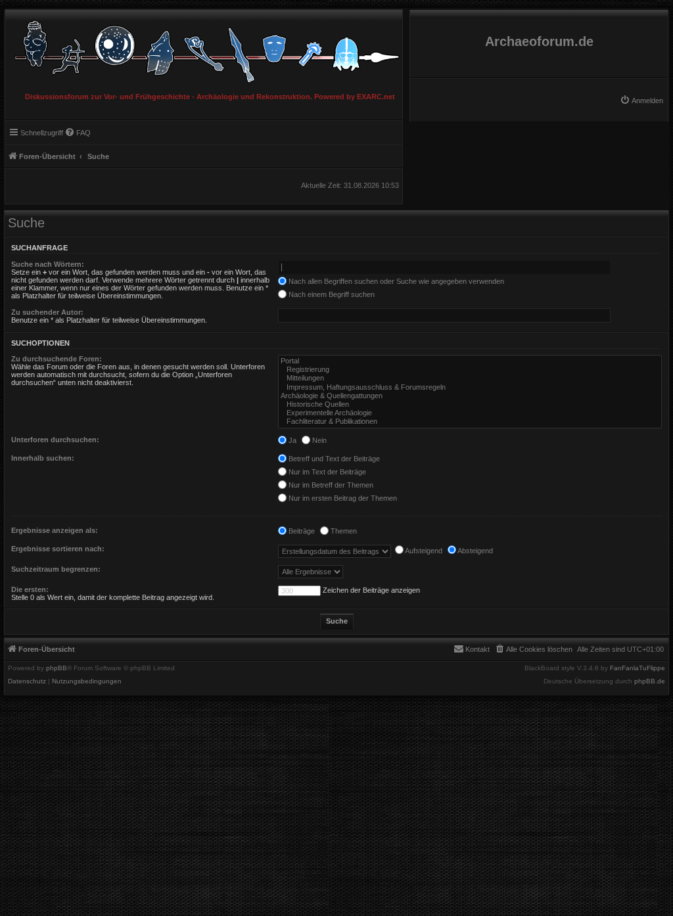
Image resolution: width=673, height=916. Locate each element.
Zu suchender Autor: (47, 312)
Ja (291, 440)
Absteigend (474, 551)
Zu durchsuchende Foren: (56, 359)
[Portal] (470, 361)
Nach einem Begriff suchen (331, 294)
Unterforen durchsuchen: (55, 440)
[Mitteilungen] (470, 378)
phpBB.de (649, 681)
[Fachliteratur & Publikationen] (470, 421)
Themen (343, 531)
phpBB (56, 668)
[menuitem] (641, 100)
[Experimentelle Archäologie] (470, 413)
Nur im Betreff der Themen (330, 485)
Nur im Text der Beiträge (326, 472)
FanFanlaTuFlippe (637, 668)
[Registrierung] (470, 369)
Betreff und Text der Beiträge (333, 459)
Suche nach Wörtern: (47, 264)
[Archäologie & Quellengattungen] (470, 396)
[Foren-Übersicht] (203, 48)
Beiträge (301, 531)
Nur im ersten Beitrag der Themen (342, 498)
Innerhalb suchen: (42, 458)
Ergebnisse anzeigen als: (54, 530)
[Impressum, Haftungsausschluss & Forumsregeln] (470, 387)
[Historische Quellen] (470, 404)
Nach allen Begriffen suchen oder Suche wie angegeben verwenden (395, 281)
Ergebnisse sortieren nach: (57, 549)
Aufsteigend (423, 551)
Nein (318, 440)
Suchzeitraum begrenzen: (56, 569)
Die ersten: (30, 589)
